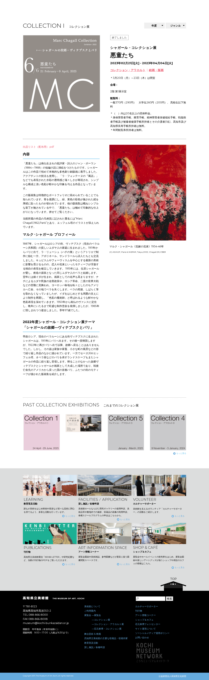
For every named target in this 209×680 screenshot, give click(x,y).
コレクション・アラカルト (127, 70)
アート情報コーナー (145, 615)
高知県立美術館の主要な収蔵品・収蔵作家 (106, 638)
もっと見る (181, 453)
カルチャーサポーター (146, 606)
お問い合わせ (142, 637)
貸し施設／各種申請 (94, 647)
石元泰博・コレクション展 (107, 628)
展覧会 (87, 615)
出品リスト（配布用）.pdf (38, 146)
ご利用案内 (90, 610)
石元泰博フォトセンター (147, 624)
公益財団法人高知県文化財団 (172, 676)
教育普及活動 (91, 642)
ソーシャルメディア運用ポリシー (152, 633)
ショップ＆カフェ (144, 619)
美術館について (92, 606)
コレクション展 (102, 619)
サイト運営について (145, 628)
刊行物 (138, 610)
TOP (173, 579)
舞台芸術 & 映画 (92, 633)
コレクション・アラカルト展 (109, 624)
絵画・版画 (156, 70)
